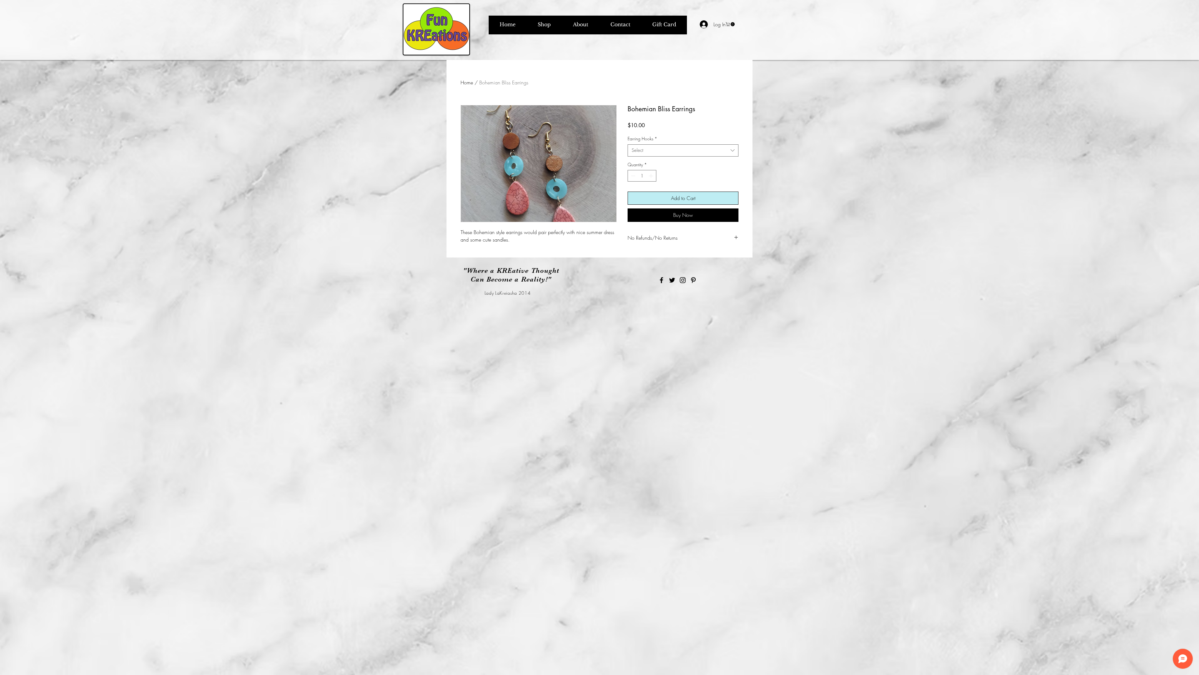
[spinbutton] (642, 175)
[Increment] (651, 175)
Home (467, 82)
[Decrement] (632, 175)
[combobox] (683, 150)
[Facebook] (661, 280)
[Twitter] (672, 280)
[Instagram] (683, 280)
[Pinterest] (693, 280)
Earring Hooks (642, 139)
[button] (731, 24)
